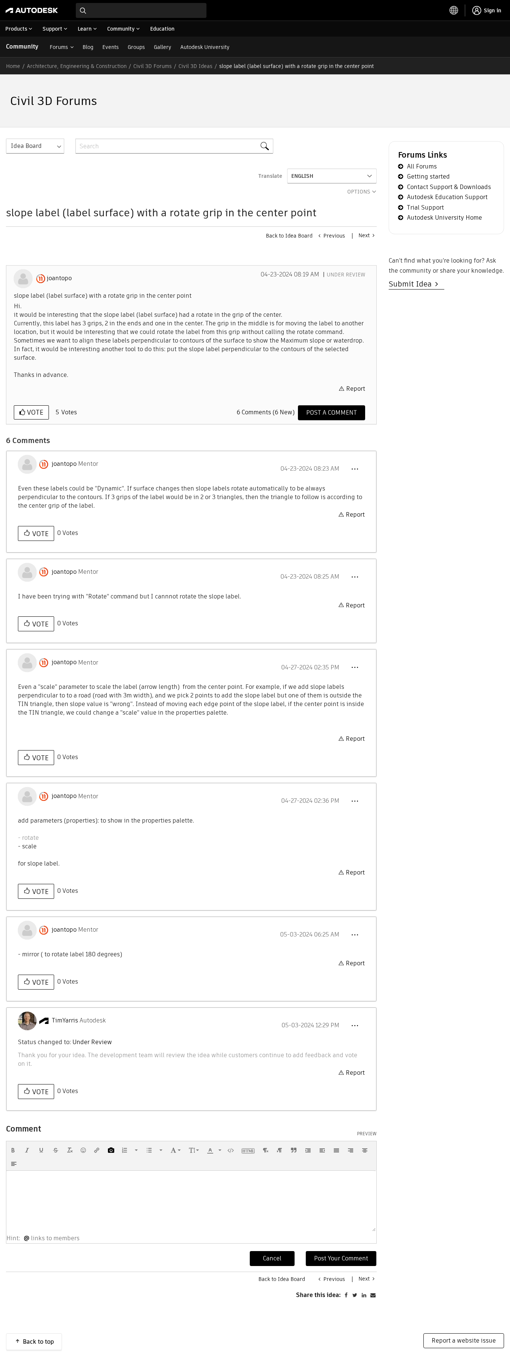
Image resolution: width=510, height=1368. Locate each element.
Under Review (346, 274)
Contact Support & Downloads (449, 187)
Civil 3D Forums (152, 66)
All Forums (422, 166)
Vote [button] (34, 412)
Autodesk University (205, 47)
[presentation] (13, 1150)
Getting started (428, 176)
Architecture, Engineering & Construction (77, 66)
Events (110, 47)
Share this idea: (318, 1295)
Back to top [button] (38, 1341)
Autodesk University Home (444, 217)
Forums (59, 47)
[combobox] (141, 10)
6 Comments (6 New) (266, 412)
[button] (355, 469)
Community (22, 46)
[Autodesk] (32, 10)
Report (355, 388)
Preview (367, 1134)
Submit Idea (412, 284)
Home (13, 66)
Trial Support (425, 207)
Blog (88, 47)
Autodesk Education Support (447, 197)
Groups (136, 47)
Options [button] (358, 191)
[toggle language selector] (454, 10)
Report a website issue (464, 1340)
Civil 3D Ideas (195, 66)
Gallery (162, 47)
